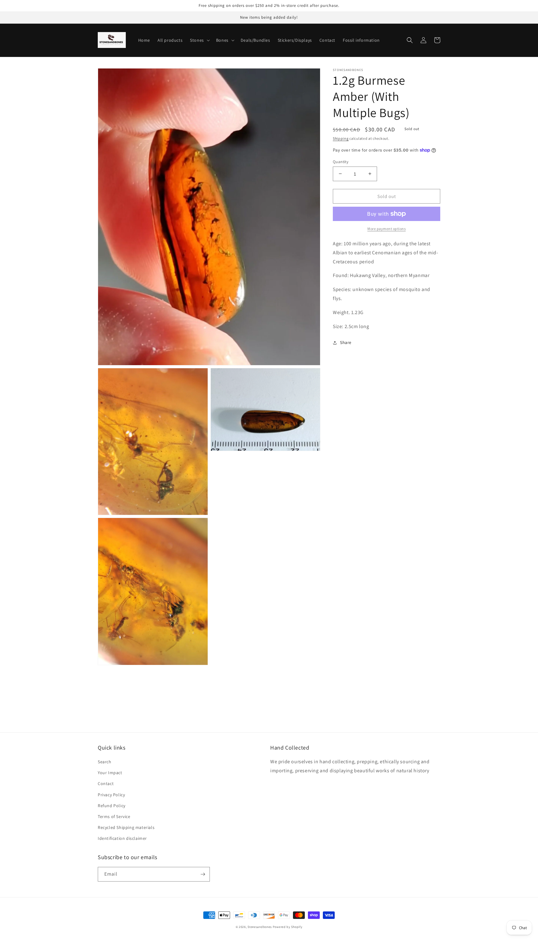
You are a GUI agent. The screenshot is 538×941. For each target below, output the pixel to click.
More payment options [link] (386, 228)
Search (104, 762)
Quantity (340, 161)
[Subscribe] (203, 874)
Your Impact (110, 772)
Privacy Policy (111, 794)
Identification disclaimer (122, 838)
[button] (199, 40)
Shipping (341, 138)
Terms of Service (114, 816)
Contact (106, 783)
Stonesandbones (260, 927)
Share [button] (346, 342)
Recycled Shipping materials (126, 827)
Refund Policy (111, 805)
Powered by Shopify (288, 927)
